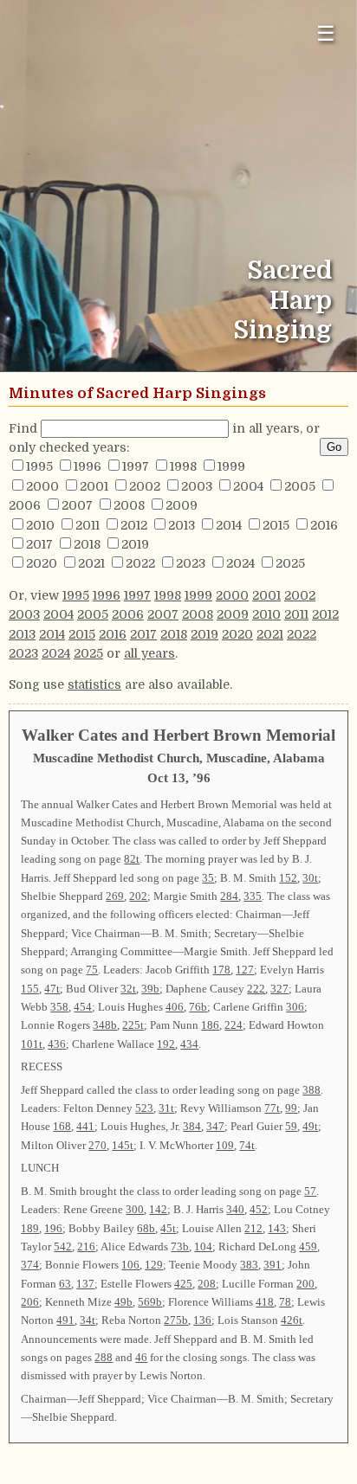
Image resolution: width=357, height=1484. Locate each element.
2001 (94, 486)
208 (207, 1283)
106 (130, 1264)
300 (135, 1209)
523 (144, 1108)
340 (235, 1209)
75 (92, 969)
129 (154, 1264)
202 (138, 896)
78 (285, 1301)
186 (210, 1024)
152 (288, 877)
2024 (240, 563)
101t (31, 1044)
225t (133, 1024)
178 (221, 969)
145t (122, 1145)
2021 (91, 563)
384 (192, 1126)
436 (57, 1044)
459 (308, 1246)
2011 (87, 525)
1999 (231, 466)
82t (132, 858)
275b (176, 1320)
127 (245, 969)
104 (203, 1246)
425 (183, 1283)
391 (272, 1264)
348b (105, 1024)
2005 (299, 486)
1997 (135, 466)
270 (97, 1145)
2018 (87, 544)
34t (87, 1320)
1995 (39, 466)
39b (150, 988)
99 (291, 1108)
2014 (229, 525)
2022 (140, 563)
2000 (42, 486)
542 (63, 1246)
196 (53, 1228)
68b (146, 1228)
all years (149, 653)
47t (52, 988)
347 (215, 1126)
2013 (181, 525)
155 (30, 988)
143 (277, 1228)
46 (141, 1357)
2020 (41, 563)
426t (291, 1320)
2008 (129, 505)
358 (59, 1006)
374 (30, 1264)
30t (310, 877)
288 (103, 1357)
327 (279, 988)
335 (252, 896)
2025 (290, 563)
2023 (190, 563)
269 (115, 896)
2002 (144, 486)
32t (128, 988)
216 (86, 1246)
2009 (182, 505)
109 (225, 1145)
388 (311, 1089)
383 (249, 1264)
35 (208, 877)
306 (295, 1006)
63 (65, 1283)
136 (202, 1320)
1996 (87, 466)
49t (310, 1126)
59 (291, 1126)
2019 (135, 544)
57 (310, 1191)
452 (259, 1209)
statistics (94, 684)
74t (247, 1145)
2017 (39, 544)
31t (166, 1108)
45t (168, 1228)
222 (256, 988)
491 (65, 1320)
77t (272, 1108)
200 (305, 1283)
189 (30, 1228)
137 (85, 1283)
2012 (133, 525)
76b (198, 1006)
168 (62, 1126)
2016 (324, 525)
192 (166, 1044)
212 (253, 1228)
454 (83, 1006)
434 (189, 1044)
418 (265, 1301)
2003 (196, 486)
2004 (248, 486)
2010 (40, 525)
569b (150, 1301)
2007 (77, 505)
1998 (183, 466)
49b (123, 1301)
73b (180, 1246)
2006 (25, 505)
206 (30, 1301)
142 (158, 1209)
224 (233, 1024)
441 (85, 1126)
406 (175, 1006)
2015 (276, 525)
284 (229, 896)
